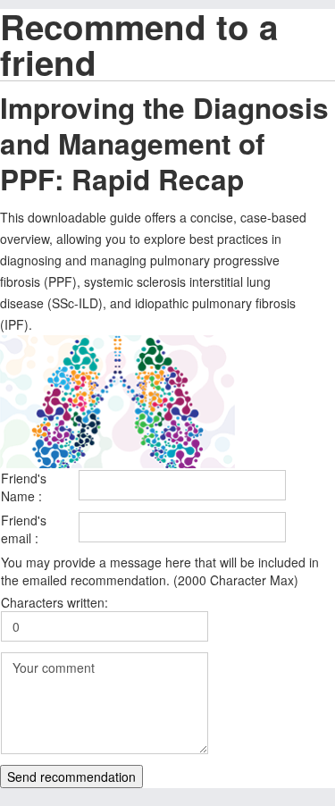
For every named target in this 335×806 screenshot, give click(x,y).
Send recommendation (71, 776)
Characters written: (54, 602)
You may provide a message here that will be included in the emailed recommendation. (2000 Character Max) (160, 571)
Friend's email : (23, 529)
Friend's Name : (23, 487)
